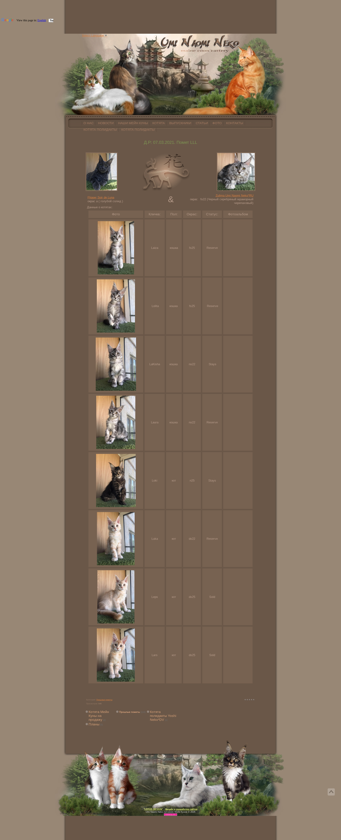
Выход (109, 39)
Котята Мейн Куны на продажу (99, 716)
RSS (113, 39)
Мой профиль (106, 39)
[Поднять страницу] (331, 792)
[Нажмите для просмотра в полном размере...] (116, 273)
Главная (102, 39)
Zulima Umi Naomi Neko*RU (234, 195)
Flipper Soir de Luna (101, 197)
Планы (94, 724)
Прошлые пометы (104, 700)
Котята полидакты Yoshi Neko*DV (163, 716)
